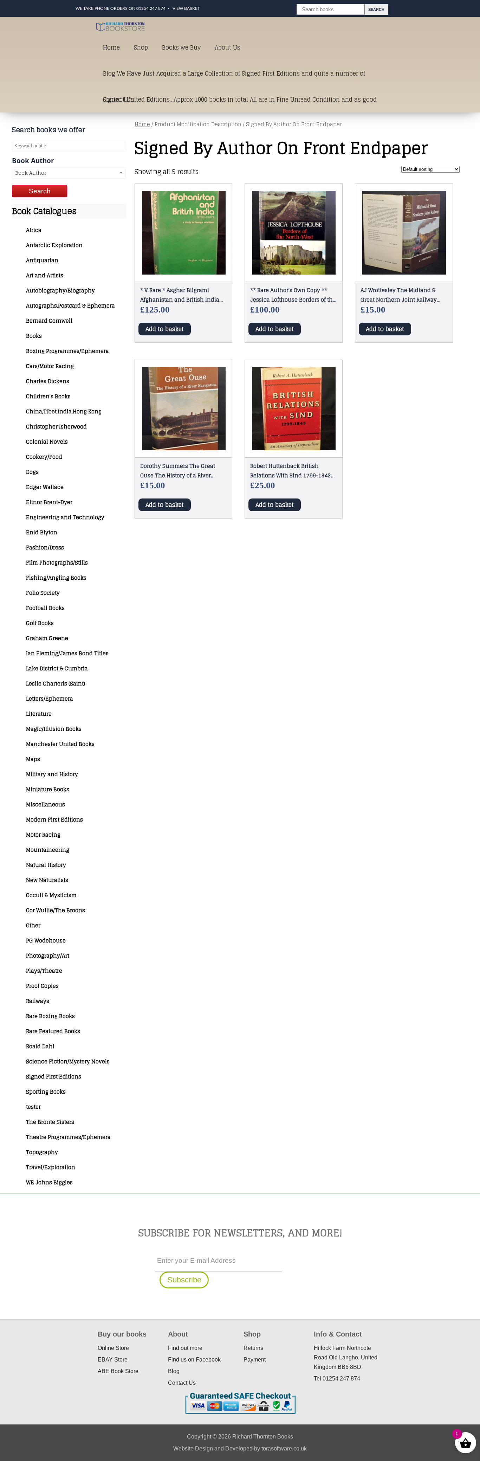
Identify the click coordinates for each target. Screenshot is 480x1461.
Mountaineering (47, 850)
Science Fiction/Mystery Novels (68, 1061)
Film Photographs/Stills (57, 562)
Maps (33, 759)
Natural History (46, 865)
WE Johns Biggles (49, 1182)
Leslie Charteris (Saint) (55, 683)
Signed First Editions (53, 1076)
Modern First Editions (54, 819)
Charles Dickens (47, 381)
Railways (37, 1001)
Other (33, 925)
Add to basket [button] (164, 329)
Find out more (185, 1348)
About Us (227, 47)
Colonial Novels (47, 441)
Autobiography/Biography (60, 290)
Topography (42, 1152)
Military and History (52, 774)
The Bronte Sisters (50, 1122)
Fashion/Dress (45, 547)
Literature (39, 714)
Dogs (32, 472)
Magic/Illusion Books (54, 729)
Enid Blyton (41, 532)
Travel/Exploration (50, 1167)
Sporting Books (46, 1091)
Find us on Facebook (194, 1360)
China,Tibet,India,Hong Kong (64, 411)
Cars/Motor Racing (50, 366)
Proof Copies (42, 986)
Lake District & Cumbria (57, 668)
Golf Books (40, 623)
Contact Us (118, 99)
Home (111, 47)
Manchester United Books (60, 744)
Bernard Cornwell (49, 321)
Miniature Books (47, 789)
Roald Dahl (40, 1046)
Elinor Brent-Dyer (49, 502)
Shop (141, 47)
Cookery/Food (44, 457)
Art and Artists (44, 275)
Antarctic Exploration (54, 245)
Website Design (193, 1449)
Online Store (113, 1348)
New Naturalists (47, 880)
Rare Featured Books (53, 1031)
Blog (174, 1371)
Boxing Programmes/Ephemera (67, 351)
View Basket (186, 8)
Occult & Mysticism (51, 895)
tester (33, 1107)
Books (34, 336)
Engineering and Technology (65, 517)
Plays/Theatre (44, 971)
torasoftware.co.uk (284, 1449)
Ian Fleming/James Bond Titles (67, 653)
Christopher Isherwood (56, 426)
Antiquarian (42, 260)
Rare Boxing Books (50, 1016)
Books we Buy (181, 47)
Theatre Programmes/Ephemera (68, 1137)
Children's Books (48, 396)
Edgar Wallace (45, 487)
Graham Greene (47, 638)
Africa (33, 230)
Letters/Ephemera (49, 698)
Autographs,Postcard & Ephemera (70, 305)
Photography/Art (47, 955)
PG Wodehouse (46, 940)
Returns (253, 1348)
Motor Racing (43, 834)
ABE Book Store (118, 1371)
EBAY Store (113, 1360)
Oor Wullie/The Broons (55, 910)
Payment (255, 1360)
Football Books (45, 608)
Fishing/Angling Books (56, 578)
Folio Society (43, 593)
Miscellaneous (45, 804)
